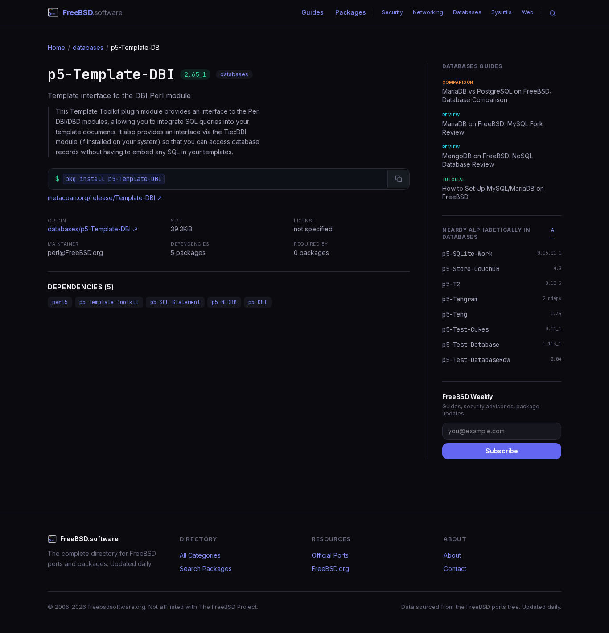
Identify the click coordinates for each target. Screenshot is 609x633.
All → (554, 233)
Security (392, 12)
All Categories (200, 555)
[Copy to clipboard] (398, 179)
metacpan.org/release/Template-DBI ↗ (105, 197)
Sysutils (501, 12)
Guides (312, 12)
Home (56, 47)
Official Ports (330, 555)
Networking (428, 12)
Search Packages (206, 568)
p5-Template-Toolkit (109, 302)
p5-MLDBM (224, 302)
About (452, 555)
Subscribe (502, 451)
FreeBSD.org (330, 568)
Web (528, 12)
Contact (455, 568)
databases (88, 47)
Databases (467, 12)
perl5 (60, 302)
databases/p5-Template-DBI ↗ (93, 229)
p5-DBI (257, 302)
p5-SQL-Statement (175, 302)
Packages (350, 12)
